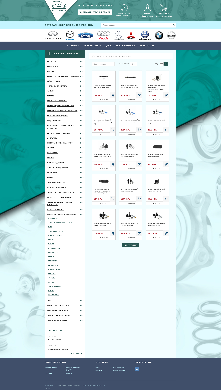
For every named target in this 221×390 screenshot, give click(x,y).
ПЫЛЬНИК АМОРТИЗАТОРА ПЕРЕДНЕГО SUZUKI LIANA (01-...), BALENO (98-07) (102, 191)
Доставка (48, 373)
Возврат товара (51, 368)
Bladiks (47, 388)
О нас (98, 367)
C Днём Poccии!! (54, 340)
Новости (69, 373)
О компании (93, 45)
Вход (147, 13)
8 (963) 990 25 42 (85, 5)
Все (81, 61)
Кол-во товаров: (124, 64)
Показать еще (131, 245)
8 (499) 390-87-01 (104, 5)
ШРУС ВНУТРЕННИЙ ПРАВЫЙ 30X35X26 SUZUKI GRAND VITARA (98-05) (157, 122)
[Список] (162, 64)
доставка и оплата (120, 45)
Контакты (147, 45)
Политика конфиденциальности (67, 385)
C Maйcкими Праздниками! (58, 349)
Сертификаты (118, 367)
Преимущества (119, 370)
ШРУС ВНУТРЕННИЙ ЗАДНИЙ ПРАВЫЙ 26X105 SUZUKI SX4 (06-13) (103, 122)
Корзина (164, 13)
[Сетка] (166, 64)
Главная (73, 45)
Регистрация (147, 16)
